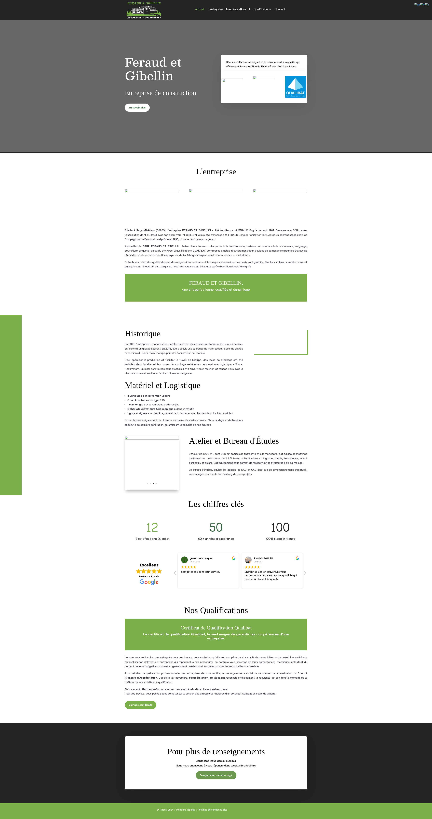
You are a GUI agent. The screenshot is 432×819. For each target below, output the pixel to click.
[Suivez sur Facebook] (272, 810)
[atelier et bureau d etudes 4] (152, 489)
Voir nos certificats (140, 704)
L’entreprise (215, 9)
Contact (280, 9)
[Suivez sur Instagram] (278, 810)
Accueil (199, 9)
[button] (305, 574)
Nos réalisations (236, 9)
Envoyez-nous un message (216, 775)
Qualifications (262, 9)
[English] (417, 4)
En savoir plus (137, 107)
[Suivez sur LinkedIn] (285, 810)
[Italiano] (427, 4)
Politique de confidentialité (212, 809)
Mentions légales (185, 809)
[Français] (422, 4)
